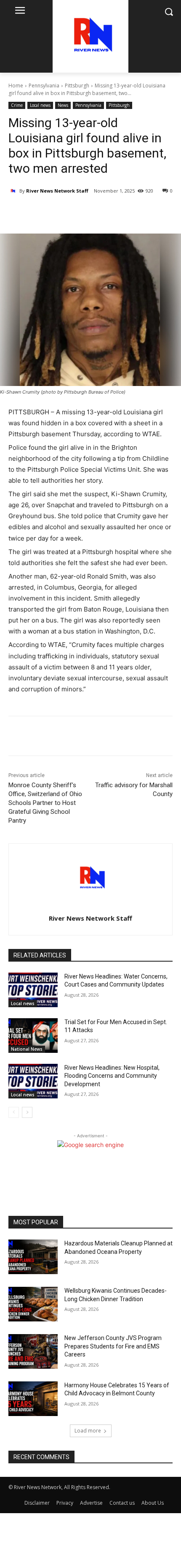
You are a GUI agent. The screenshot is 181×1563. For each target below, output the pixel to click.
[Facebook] (43, 212)
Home (15, 85)
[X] (62, 212)
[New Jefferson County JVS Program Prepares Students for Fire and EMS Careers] (33, 1351)
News (63, 105)
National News (27, 1049)
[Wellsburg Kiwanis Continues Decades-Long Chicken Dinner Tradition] (33, 1304)
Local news (40, 105)
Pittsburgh (77, 85)
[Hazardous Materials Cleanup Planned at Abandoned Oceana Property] (33, 1257)
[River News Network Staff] (13, 191)
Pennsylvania (44, 85)
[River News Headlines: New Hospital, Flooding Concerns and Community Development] (33, 1081)
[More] (82, 212)
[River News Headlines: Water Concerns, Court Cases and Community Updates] (33, 990)
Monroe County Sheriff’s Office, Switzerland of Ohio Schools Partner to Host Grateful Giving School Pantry (45, 802)
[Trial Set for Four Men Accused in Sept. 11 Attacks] (33, 1035)
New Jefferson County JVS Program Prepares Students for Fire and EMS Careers (113, 1346)
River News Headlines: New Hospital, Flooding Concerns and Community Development (112, 1075)
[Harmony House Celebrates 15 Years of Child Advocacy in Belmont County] (33, 1398)
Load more (88, 1430)
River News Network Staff (57, 191)
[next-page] (27, 1112)
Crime (17, 105)
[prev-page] (13, 1112)
